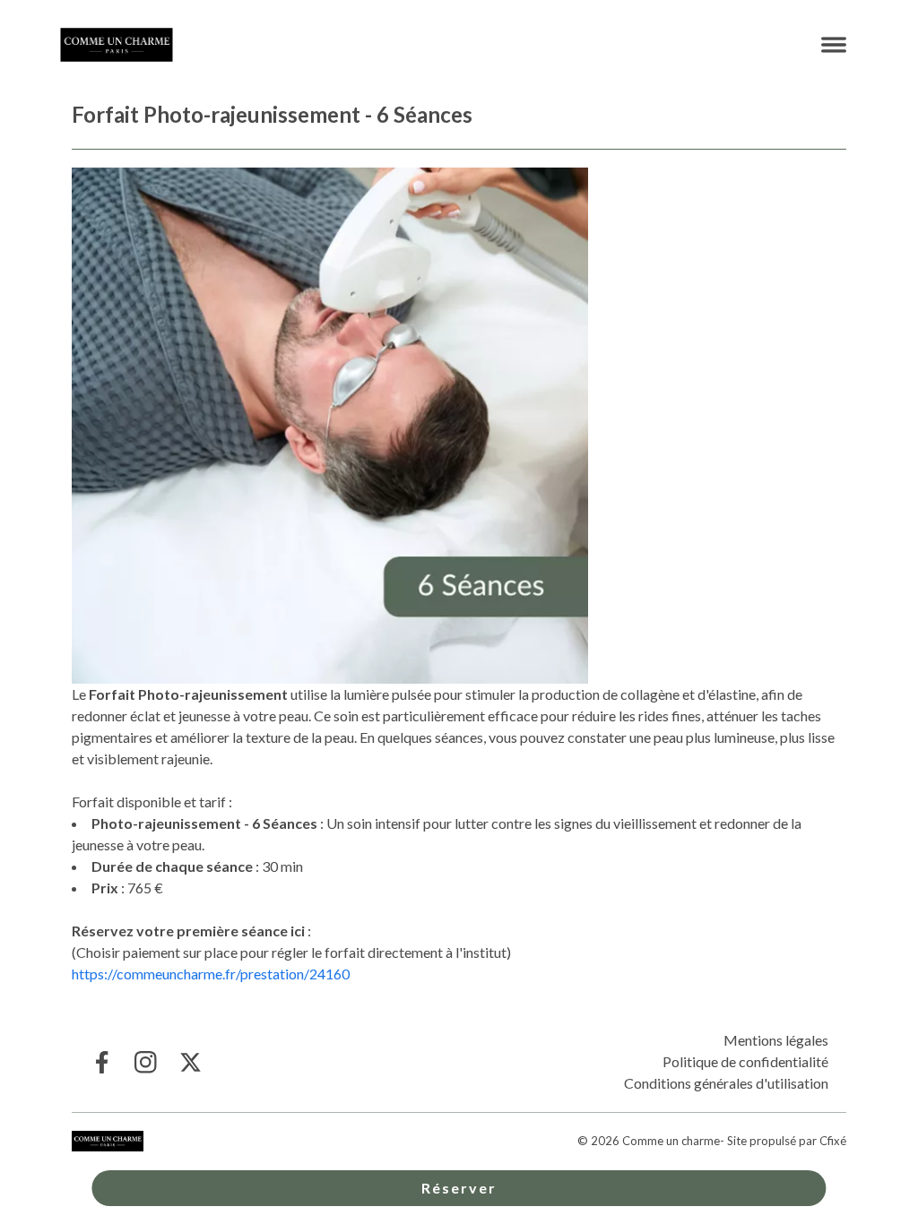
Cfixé (832, 1140)
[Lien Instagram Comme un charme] (145, 1062)
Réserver (459, 1187)
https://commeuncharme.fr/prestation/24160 (211, 973)
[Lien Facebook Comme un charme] (101, 1062)
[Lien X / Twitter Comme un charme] (190, 1062)
